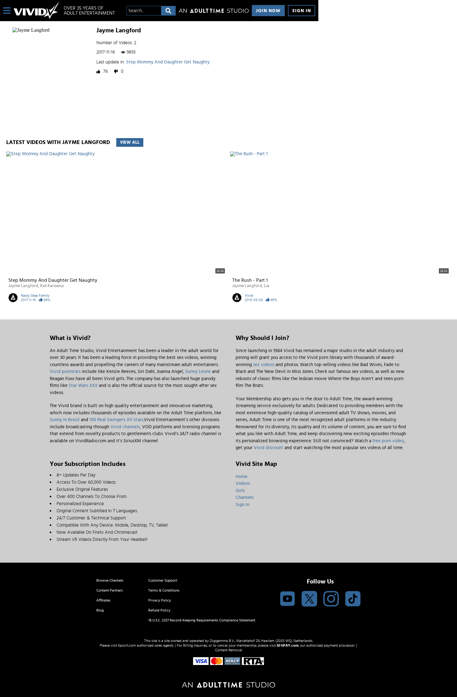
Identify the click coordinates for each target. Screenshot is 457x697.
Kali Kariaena (52, 286)
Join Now (268, 10)
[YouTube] (287, 599)
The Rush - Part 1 (250, 280)
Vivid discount (268, 447)
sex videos (263, 364)
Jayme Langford (23, 286)
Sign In (301, 10)
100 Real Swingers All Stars (116, 419)
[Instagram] (331, 599)
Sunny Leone (198, 371)
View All (130, 142)
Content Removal (228, 650)
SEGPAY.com (287, 645)
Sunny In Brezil (65, 419)
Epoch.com (127, 645)
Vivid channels (125, 427)
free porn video (388, 441)
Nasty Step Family (35, 295)
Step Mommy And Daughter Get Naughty (168, 62)
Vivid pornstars (65, 371)
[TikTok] (353, 599)
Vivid (249, 295)
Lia (266, 286)
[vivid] (36, 10)
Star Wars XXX (83, 385)
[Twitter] (309, 599)
